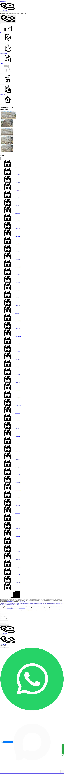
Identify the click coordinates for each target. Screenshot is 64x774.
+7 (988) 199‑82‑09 (22, 601)
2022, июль (2, 104)
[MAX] (32, 773)
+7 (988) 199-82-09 (3, 10)
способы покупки (10, 601)
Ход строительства (3, 103)
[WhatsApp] (32, 710)
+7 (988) (3, 633)
